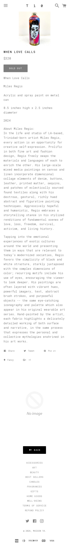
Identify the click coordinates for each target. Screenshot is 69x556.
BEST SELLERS (34, 477)
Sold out (15, 68)
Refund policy (34, 510)
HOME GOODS (34, 496)
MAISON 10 (39, 530)
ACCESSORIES (34, 462)
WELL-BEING (34, 500)
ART (34, 467)
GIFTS (34, 491)
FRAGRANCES (34, 486)
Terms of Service (34, 505)
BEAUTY (34, 472)
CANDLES (34, 481)
